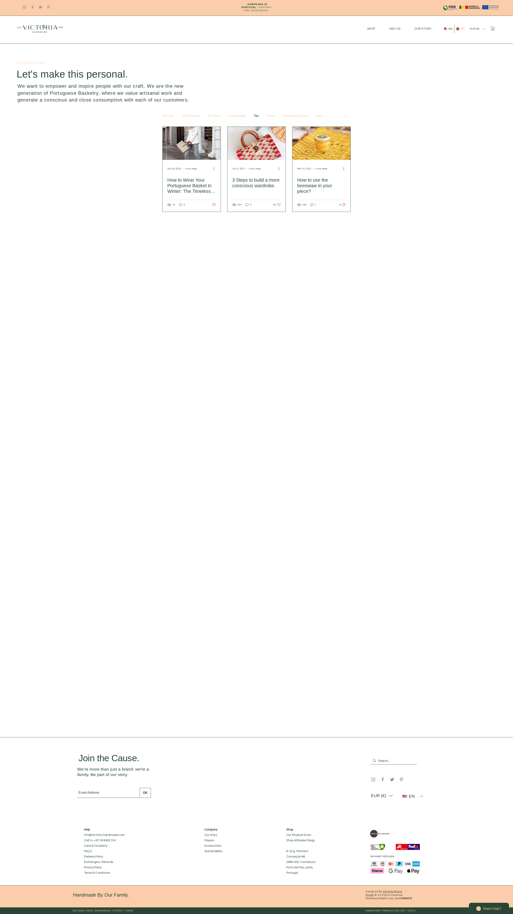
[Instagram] (24, 7)
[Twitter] (40, 7)
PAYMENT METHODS (382, 857)
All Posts (168, 115)
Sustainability (237, 115)
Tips (256, 115)
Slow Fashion (191, 115)
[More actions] (215, 168)
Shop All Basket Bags (300, 840)
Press (271, 115)
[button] (477, 29)
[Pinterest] (48, 7)
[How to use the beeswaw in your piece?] (321, 143)
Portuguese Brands (295, 115)
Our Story (214, 115)
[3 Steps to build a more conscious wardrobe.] (256, 143)
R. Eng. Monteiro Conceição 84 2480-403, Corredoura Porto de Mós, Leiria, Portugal (300, 862)
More (319, 115)
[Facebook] (32, 7)
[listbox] (477, 29)
